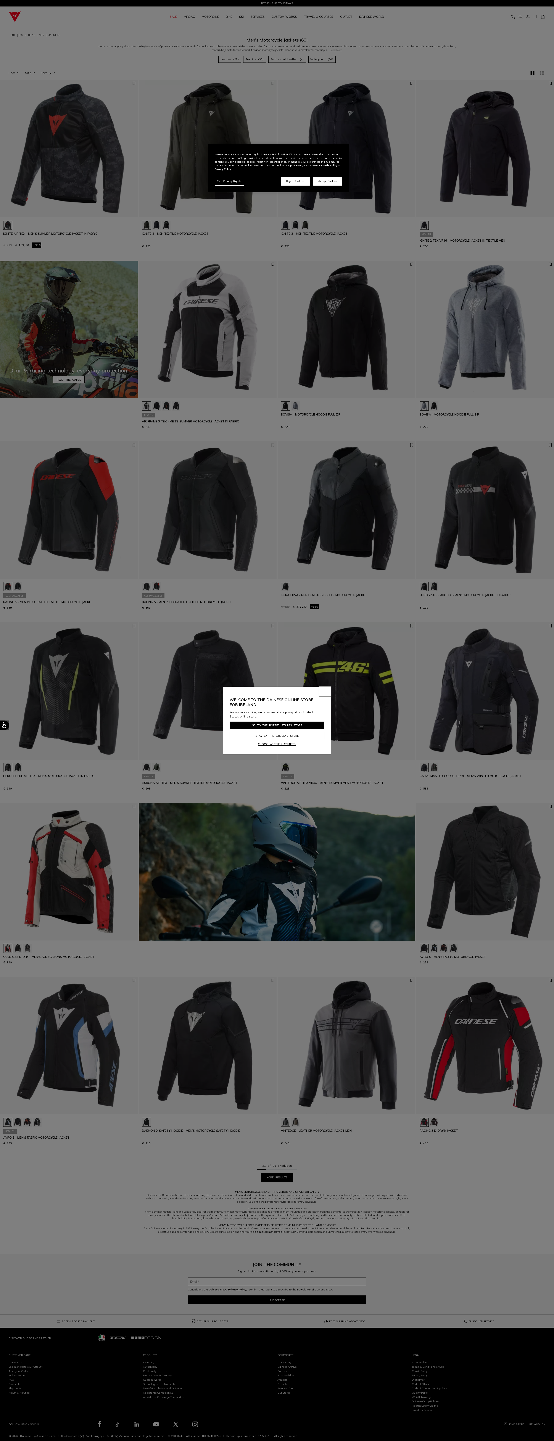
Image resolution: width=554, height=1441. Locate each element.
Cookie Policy (329, 165)
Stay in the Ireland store (277, 736)
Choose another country (277, 744)
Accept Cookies (327, 181)
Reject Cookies (295, 181)
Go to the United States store (277, 725)
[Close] (325, 691)
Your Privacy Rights (229, 181)
